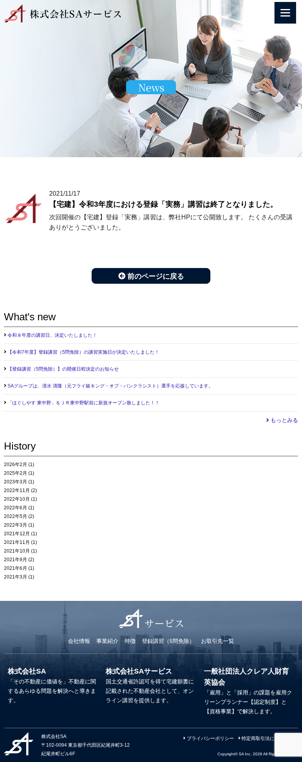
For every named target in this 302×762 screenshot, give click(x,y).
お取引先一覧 (217, 641)
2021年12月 (17, 533)
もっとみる (283, 420)
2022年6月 (15, 507)
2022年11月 (17, 490)
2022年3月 (15, 525)
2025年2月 (15, 473)
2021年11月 (17, 542)
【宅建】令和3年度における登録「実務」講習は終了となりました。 (163, 204)
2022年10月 (17, 499)
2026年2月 (15, 464)
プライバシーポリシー (210, 738)
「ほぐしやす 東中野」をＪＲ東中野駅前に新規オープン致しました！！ (83, 403)
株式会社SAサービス (139, 671)
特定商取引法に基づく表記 (269, 738)
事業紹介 (107, 641)
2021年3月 (15, 577)
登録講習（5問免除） (168, 641)
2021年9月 (15, 559)
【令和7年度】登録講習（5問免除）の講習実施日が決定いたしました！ (83, 352)
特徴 (130, 641)
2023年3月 (15, 482)
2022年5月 (15, 516)
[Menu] (285, 13)
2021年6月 (15, 568)
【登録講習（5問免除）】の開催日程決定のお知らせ (63, 369)
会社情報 (79, 641)
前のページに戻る (154, 276)
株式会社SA (27, 671)
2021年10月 (17, 551)
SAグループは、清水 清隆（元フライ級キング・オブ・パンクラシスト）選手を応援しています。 (110, 386)
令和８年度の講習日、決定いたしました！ (52, 335)
